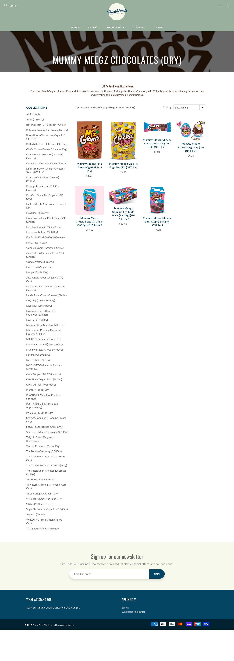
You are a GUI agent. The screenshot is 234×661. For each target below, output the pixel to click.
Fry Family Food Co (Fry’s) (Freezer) (45, 237)
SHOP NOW (114, 27)
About (93, 27)
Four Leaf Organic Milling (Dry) (43, 226)
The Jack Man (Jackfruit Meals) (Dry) (46, 465)
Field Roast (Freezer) (37, 212)
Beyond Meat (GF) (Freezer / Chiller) (46, 124)
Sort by (167, 107)
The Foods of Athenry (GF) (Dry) (44, 451)
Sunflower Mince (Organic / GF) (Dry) (47, 431)
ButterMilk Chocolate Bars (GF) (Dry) (46, 143)
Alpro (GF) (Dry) (35, 119)
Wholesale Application (133, 611)
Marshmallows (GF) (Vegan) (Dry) (44, 344)
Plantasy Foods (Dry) (37, 389)
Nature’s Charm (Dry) (38, 354)
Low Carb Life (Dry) (37, 319)
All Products (33, 114)
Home (75, 27)
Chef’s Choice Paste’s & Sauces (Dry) (46, 149)
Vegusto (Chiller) (35, 514)
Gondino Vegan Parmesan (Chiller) (45, 247)
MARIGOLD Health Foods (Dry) (43, 339)
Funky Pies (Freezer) (37, 242)
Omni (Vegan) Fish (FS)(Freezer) (43, 374)
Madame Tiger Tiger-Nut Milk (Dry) (45, 324)
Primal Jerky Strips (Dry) (39, 412)
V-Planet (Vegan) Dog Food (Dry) (44, 498)
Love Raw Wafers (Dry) (39, 305)
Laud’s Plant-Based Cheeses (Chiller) (46, 295)
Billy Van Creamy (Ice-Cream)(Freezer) (47, 129)
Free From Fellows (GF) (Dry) (42, 231)
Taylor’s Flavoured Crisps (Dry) (43, 446)
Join (157, 573)
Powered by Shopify (65, 625)
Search (125, 607)
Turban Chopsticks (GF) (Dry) (42, 493)
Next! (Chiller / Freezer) (39, 359)
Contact (139, 27)
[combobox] (189, 107)
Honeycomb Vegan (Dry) (39, 266)
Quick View (89, 140)
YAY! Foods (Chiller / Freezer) (42, 528)
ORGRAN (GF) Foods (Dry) (41, 384)
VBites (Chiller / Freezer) (39, 503)
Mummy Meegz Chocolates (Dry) (44, 349)
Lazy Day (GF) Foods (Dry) (40, 300)
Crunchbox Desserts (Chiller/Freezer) (46, 163)
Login (159, 27)
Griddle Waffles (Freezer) (40, 261)
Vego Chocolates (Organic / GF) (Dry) (47, 509)
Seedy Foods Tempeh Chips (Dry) (44, 426)
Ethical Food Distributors (43, 625)
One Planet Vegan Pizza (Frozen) (44, 379)
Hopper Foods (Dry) (37, 272)
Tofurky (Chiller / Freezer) (40, 479)
